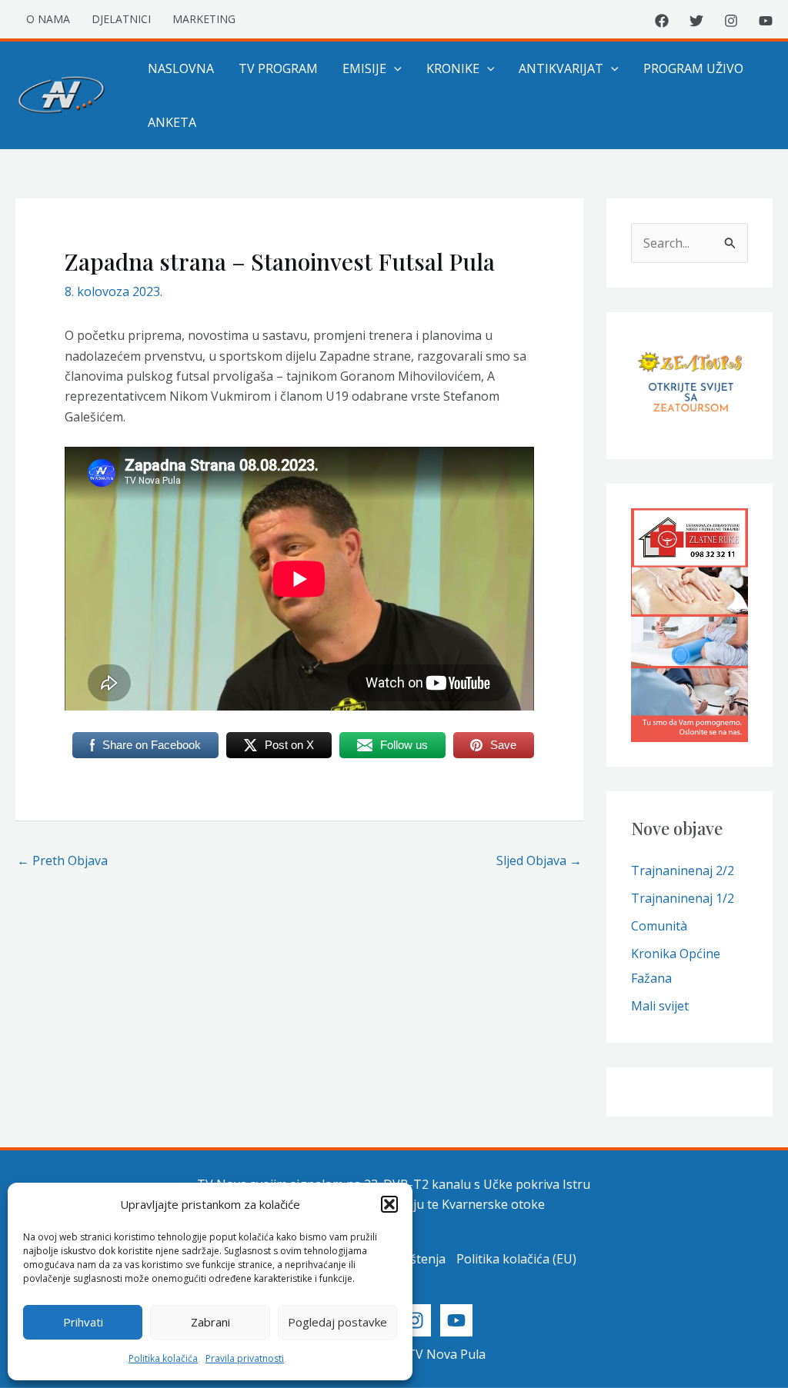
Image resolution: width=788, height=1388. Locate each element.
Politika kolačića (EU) (516, 1258)
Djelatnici (121, 19)
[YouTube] (766, 21)
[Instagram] (731, 21)
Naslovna (181, 68)
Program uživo (693, 68)
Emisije (364, 68)
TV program (278, 68)
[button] (389, 1204)
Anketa (172, 122)
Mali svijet (660, 1005)
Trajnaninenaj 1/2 (682, 898)
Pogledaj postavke (337, 1322)
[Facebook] (662, 21)
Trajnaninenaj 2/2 (682, 870)
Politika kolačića (163, 1358)
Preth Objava (62, 860)
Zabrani (210, 1322)
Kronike (452, 68)
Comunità (659, 925)
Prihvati (83, 1322)
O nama (48, 19)
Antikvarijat (561, 68)
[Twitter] (696, 21)
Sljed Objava (539, 860)
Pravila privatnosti (244, 1358)
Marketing (203, 19)
